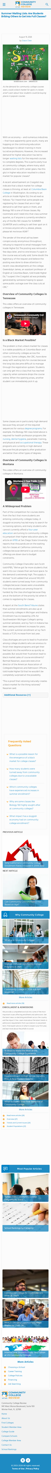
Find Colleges (8, 1422)
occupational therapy (31, 443)
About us (6, 1418)
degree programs (33, 429)
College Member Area (11, 1440)
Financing (12, 1380)
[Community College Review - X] (23, 1460)
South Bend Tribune (28, 605)
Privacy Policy (32, 1469)
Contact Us (7, 1445)
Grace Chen (27, 40)
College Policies (15, 1375)
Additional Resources (17, 695)
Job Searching (14, 1384)
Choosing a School (16, 1367)
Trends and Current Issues (18, 1122)
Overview (12, 1119)
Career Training (15, 1371)
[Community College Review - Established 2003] (25, 4)
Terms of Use (18, 1469)
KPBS (15, 540)
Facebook (28, 1460)
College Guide (8, 1431)
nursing (6, 439)
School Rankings (9, 1449)
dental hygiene (18, 439)
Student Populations (16, 1126)
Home (4, 1414)
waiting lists (16, 158)
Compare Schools (9, 1436)
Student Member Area (11, 1427)
